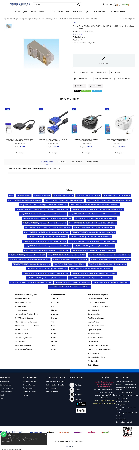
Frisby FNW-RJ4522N (23, 195)
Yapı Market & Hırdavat (96, 318)
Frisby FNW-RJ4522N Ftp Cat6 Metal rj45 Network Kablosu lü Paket (90, 278)
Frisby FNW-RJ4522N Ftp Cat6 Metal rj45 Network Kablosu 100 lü (91, 268)
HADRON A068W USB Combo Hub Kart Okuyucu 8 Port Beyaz (119, 139)
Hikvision (54, 318)
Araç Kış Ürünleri (94, 322)
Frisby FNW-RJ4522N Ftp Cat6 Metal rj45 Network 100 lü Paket (70, 287)
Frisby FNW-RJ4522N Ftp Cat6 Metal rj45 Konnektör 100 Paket (29, 259)
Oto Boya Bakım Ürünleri (124, 422)
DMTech (54, 349)
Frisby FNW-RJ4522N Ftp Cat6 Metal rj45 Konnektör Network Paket (93, 232)
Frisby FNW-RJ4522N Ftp (42, 195)
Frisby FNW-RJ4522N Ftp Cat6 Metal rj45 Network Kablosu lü (46, 278)
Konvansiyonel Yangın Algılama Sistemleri (126, 388)
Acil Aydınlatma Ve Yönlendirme (26, 314)
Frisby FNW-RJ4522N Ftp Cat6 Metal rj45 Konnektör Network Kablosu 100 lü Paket (42, 209)
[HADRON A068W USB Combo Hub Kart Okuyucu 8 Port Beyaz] (119, 122)
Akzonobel (55, 314)
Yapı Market (119, 416)
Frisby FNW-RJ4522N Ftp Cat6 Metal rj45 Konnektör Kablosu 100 (90, 237)
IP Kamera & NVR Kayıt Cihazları (27, 326)
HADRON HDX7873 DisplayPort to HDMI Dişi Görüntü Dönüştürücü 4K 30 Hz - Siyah (19, 139)
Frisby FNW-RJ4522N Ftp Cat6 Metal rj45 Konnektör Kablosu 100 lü (44, 241)
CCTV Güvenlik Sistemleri (24, 318)
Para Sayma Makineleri (23, 302)
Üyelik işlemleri (28, 388)
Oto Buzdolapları (93, 341)
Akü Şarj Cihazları (94, 353)
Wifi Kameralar (93, 361)
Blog (1, 398)
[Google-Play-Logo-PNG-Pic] (81, 404)
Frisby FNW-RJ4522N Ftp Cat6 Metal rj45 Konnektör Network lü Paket (46, 232)
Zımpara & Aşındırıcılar (23, 337)
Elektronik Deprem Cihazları (98, 345)
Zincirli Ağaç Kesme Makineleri (98, 306)
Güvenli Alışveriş (29, 385)
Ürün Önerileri (76, 162)
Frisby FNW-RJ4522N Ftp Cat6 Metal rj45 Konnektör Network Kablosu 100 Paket (97, 209)
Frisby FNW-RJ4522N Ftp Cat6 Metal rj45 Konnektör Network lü (94, 227)
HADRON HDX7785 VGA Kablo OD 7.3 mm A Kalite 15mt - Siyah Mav (53, 139)
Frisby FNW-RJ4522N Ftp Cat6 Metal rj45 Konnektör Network (64, 200)
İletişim (2, 395)
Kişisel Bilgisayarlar (94, 330)
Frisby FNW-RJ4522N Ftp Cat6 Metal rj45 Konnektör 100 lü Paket (109, 255)
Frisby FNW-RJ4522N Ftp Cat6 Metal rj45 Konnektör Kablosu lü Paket (46, 250)
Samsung (54, 298)
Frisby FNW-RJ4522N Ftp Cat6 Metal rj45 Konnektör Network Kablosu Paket (47, 218)
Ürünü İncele (22, 134)
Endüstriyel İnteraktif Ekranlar (98, 298)
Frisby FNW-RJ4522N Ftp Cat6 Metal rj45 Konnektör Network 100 (95, 218)
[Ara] (78, 5)
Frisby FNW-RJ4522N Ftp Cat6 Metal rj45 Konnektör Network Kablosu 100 (43, 205)
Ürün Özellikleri (47, 162)
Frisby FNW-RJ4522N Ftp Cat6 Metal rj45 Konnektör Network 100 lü (44, 223)
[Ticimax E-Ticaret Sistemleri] (69, 447)
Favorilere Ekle (17, 134)
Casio (53, 337)
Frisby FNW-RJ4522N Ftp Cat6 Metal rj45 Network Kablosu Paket (31, 282)
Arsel (53, 306)
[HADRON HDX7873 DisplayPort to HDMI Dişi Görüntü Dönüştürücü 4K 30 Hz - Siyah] (19, 122)
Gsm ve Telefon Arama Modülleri (99, 349)
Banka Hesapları (6, 392)
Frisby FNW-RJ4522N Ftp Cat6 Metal (88, 195)
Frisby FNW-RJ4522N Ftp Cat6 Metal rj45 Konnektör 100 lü (66, 255)
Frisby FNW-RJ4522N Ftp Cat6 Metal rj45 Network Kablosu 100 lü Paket (46, 273)
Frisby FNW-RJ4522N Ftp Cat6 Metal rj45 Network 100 (72, 282)
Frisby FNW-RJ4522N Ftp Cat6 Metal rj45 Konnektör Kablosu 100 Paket (47, 246)
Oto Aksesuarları (94, 314)
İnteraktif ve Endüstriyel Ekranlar (126, 384)
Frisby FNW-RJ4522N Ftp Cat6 (63, 195)
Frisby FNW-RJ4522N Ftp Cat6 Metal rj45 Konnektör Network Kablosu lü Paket (94, 214)
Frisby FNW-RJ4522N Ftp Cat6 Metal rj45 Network (69, 264)
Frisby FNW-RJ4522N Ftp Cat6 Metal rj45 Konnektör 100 (27, 255)
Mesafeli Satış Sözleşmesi (55, 381)
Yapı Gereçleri (20, 341)
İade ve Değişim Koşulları (55, 385)
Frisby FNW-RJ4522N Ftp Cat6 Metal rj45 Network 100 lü (111, 282)
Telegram (97, 91)
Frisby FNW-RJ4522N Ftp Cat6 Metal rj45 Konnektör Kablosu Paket (93, 250)
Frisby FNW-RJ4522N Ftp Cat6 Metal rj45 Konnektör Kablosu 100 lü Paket (92, 241)
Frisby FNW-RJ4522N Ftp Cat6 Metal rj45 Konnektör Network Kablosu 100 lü (94, 205)
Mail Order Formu (52, 392)
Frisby (11, 195)
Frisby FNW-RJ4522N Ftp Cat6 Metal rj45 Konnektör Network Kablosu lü (43, 214)
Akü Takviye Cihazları (95, 337)
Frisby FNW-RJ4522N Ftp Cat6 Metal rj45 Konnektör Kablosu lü (94, 246)
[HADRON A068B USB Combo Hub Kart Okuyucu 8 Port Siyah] (86, 122)
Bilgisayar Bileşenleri (122, 401)
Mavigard (54, 310)
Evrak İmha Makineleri (23, 345)
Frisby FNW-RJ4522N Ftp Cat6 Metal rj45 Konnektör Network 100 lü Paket (92, 223)
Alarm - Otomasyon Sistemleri (26, 322)
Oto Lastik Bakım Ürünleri (97, 357)
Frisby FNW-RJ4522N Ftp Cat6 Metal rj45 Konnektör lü (70, 259)
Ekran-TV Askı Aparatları (96, 302)
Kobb (53, 330)
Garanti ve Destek (29, 392)
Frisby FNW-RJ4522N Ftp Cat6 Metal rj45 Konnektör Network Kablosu (109, 200)
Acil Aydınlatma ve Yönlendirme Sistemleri (126, 409)
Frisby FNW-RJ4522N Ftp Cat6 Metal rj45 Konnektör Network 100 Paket (47, 227)
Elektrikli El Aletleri (21, 330)
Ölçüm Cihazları (93, 365)
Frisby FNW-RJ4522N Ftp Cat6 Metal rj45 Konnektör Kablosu (47, 237)
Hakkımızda (4, 381)
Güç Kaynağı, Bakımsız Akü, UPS (127, 413)
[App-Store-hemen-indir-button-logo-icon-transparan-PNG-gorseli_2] (81, 410)
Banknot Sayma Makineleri (124, 381)
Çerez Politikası (52, 388)
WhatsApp (87, 91)
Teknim (53, 345)
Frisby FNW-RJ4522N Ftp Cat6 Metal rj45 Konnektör (24, 200)
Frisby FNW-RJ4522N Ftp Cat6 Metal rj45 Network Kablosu (107, 264)
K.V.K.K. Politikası (6, 388)
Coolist (53, 334)
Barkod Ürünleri (93, 310)
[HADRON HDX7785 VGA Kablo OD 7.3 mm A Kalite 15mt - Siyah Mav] (52, 122)
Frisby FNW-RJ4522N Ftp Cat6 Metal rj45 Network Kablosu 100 (47, 268)
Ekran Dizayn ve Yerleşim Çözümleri (127, 395)
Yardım (25, 395)
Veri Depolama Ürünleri (23, 349)
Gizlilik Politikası (6, 385)
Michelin (54, 341)
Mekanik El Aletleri (21, 334)
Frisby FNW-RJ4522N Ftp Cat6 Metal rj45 (116, 195)
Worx (53, 326)
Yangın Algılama (21, 310)
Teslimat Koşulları (29, 381)
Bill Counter (55, 302)
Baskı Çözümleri (93, 334)
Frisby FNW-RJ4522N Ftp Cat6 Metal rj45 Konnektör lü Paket (110, 259)
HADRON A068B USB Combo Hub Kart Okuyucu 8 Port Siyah (86, 139)
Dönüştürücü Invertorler (96, 326)
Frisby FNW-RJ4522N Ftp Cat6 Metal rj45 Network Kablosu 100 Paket (94, 273)
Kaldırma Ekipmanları (23, 298)
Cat (52, 322)
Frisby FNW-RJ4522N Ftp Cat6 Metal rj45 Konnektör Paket (31, 264)
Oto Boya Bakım (21, 306)
